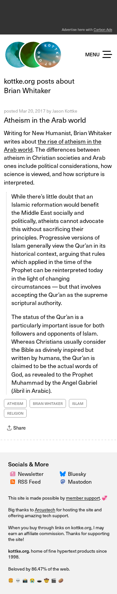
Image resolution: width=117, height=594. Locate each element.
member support (83, 497)
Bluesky (77, 473)
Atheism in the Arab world (45, 119)
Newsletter (31, 473)
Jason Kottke (64, 110)
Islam (78, 403)
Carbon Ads (103, 29)
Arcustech (45, 509)
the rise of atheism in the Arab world (52, 145)
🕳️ (39, 580)
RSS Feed (29, 481)
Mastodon (80, 481)
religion (15, 413)
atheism (15, 403)
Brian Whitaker (48, 403)
